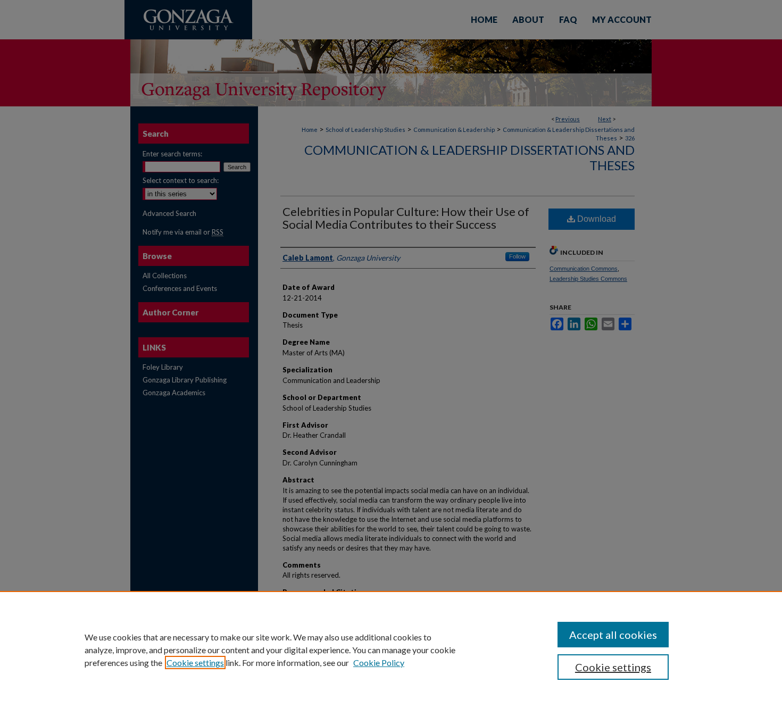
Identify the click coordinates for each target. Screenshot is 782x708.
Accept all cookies (613, 634)
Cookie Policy (378, 662)
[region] (391, 649)
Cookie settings (195, 662)
